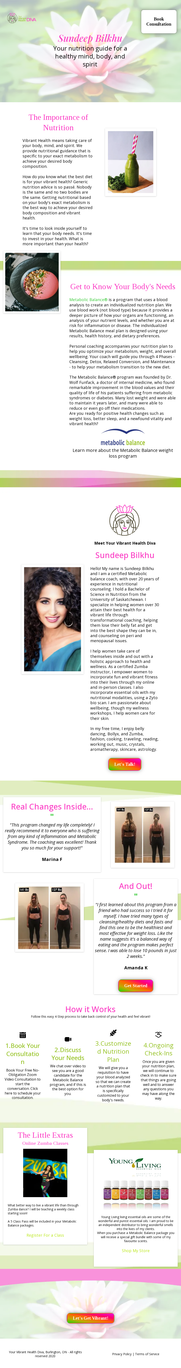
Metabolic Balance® (89, 299)
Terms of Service (147, 1354)
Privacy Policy (122, 1354)
